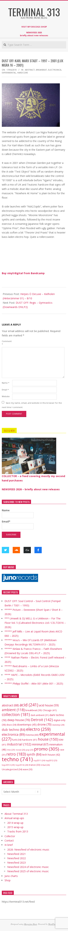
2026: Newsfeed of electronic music (28, 849)
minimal (40, 744)
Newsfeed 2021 (16, 854)
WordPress (52, 924)
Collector (10, 836)
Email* (6, 521)
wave (27, 769)
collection (16, 714)
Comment (6, 342)
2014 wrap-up (15, 822)
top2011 (39, 760)
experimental (9, 72)
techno (17, 759)
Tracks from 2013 (17, 831)
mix (11, 749)
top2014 (22, 765)
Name (5, 382)
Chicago (50, 710)
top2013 (8, 765)
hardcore (22, 72)
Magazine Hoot (30, 924)
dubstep (58, 724)
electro (38, 729)
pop (29, 749)
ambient (13, 709)
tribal (45, 765)
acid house (49, 705)
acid (29, 705)
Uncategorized (12, 769)
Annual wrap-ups (14, 818)
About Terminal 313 (16, 813)
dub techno (13, 729)
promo (46, 749)
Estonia (32, 734)
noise (20, 749)
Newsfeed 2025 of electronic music (28, 871)
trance (34, 764)
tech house (51, 754)
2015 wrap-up (15, 827)
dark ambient (40, 715)
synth (34, 754)
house (48, 739)
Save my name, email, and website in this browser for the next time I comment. (32, 404)
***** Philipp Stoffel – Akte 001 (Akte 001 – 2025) (34, 683)
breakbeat (41, 69)
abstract (30, 69)
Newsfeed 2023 (16, 862)
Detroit (42, 719)
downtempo (27, 724)
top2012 (51, 760)
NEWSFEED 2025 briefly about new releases (34, 34)
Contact (9, 840)
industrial (19, 744)
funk (16, 739)
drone (44, 724)
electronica (54, 69)
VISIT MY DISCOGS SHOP (34, 26)
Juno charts (11, 876)
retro (16, 754)
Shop (8, 880)
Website (6, 396)
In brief (9, 845)
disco (11, 724)
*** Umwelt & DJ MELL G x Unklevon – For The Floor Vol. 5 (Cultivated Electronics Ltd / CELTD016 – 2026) (35, 623)
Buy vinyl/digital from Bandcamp (23, 273)
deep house (18, 720)
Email (5, 389)
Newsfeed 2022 (16, 858)
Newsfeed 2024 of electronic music (28, 867)
